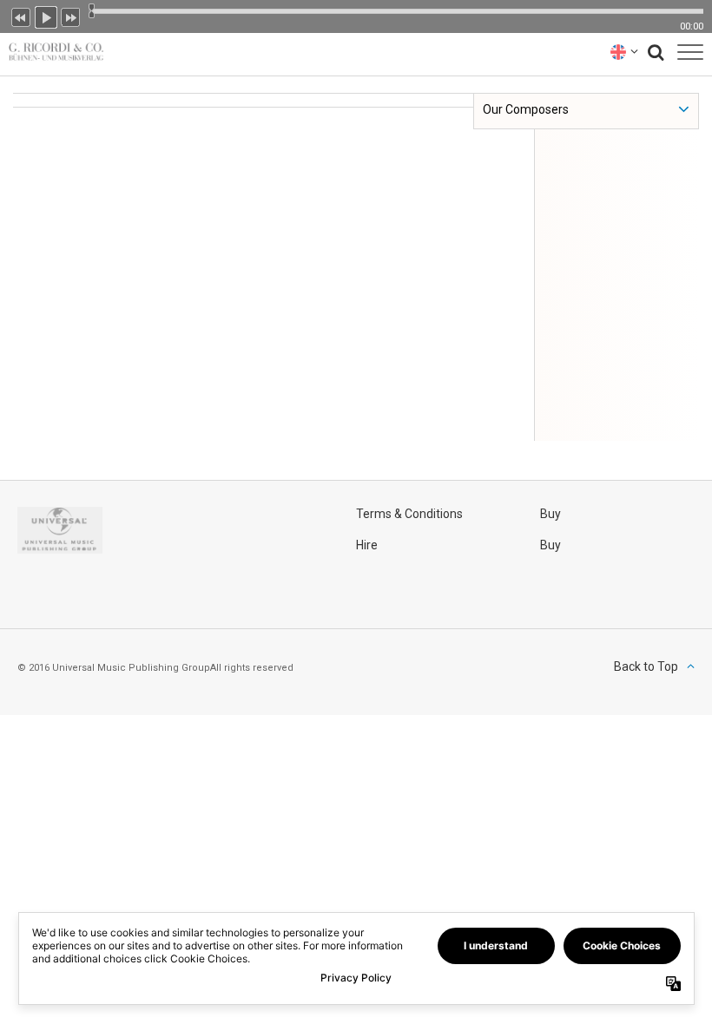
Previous (21, 16)
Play (46, 16)
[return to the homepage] (51, 51)
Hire (367, 545)
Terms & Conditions (409, 514)
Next (71, 16)
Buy (550, 514)
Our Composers (526, 109)
